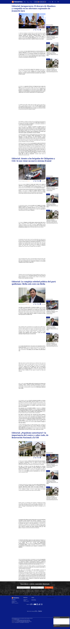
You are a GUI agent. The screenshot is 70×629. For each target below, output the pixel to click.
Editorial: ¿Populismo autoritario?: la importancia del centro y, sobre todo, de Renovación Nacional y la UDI (52, 70)
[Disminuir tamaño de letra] (50, 1)
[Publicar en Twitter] (36, 29)
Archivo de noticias (33, 600)
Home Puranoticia (33, 599)
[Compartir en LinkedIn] (40, 29)
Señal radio (42, 1)
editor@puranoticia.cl (14, 601)
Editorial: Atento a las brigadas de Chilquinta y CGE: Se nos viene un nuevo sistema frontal (52, 38)
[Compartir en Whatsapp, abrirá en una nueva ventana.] (39, 29)
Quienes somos (25, 599)
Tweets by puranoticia (50, 597)
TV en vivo (36, 1)
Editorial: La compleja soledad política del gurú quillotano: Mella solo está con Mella (52, 54)
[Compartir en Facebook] (37, 29)
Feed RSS (25, 600)
